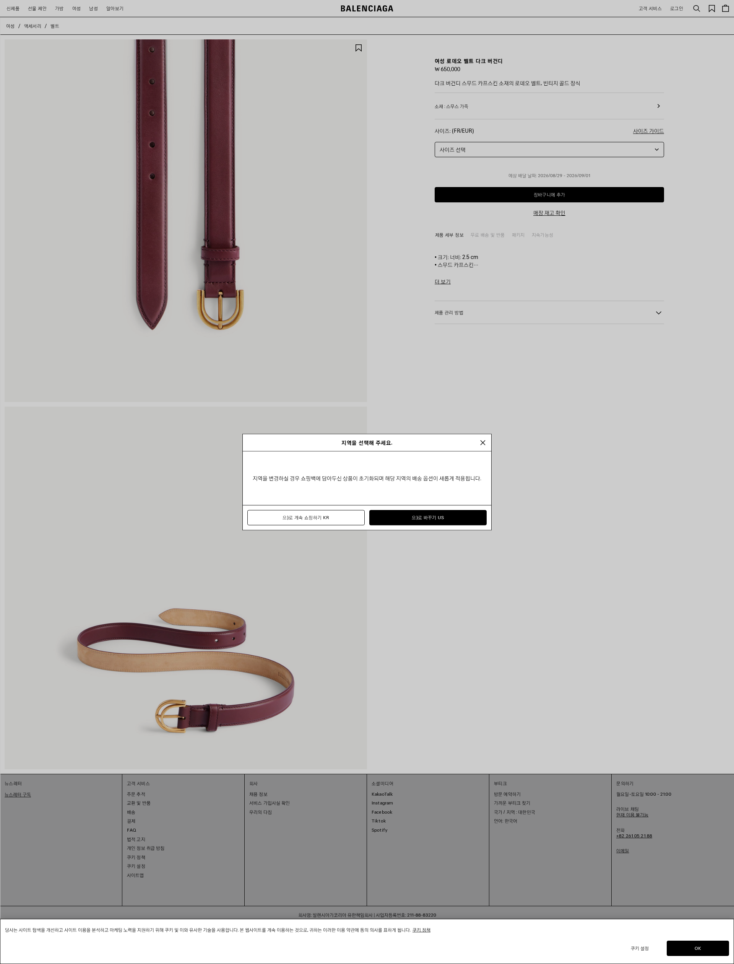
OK (698, 948)
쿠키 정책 (421, 930)
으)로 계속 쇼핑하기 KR (306, 517)
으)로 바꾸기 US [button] (428, 517)
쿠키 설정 (640, 948)
